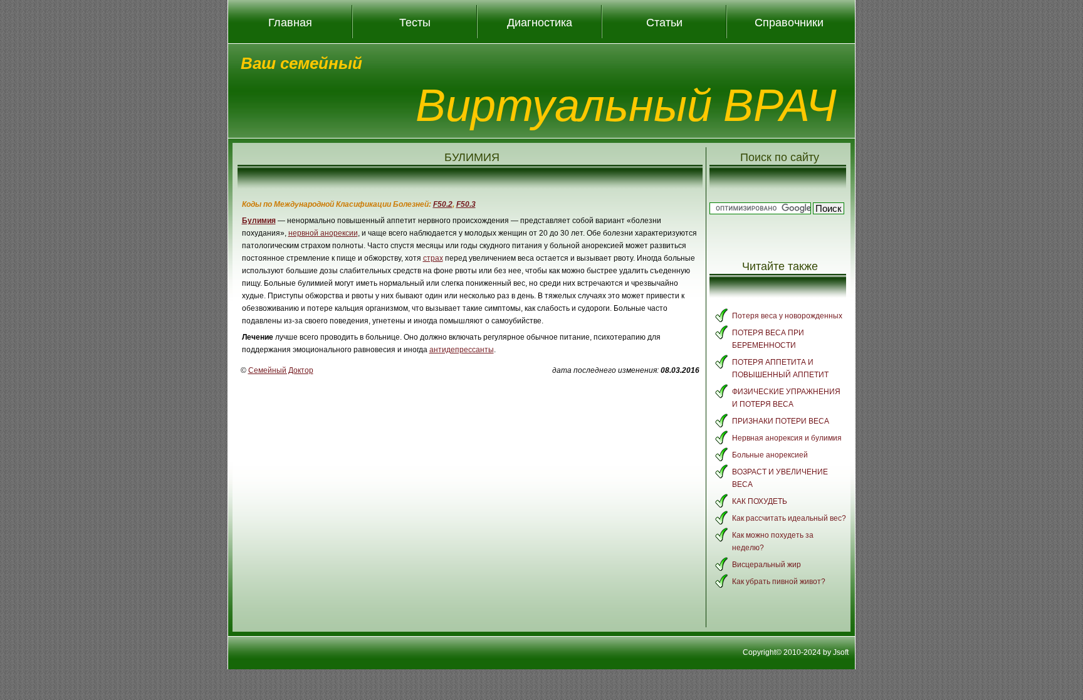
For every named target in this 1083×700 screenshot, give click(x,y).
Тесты (415, 21)
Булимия (259, 220)
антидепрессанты (461, 349)
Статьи (664, 21)
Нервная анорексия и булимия (787, 438)
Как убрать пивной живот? (778, 581)
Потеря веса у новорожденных (787, 315)
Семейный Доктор (280, 370)
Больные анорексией (770, 455)
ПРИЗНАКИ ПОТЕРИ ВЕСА (780, 421)
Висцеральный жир (766, 564)
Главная (290, 21)
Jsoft (841, 652)
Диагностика (539, 21)
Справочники (789, 21)
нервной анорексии (323, 233)
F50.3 (466, 204)
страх (433, 258)
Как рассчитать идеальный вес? (789, 518)
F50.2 (443, 204)
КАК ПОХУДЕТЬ (759, 501)
